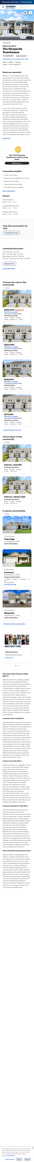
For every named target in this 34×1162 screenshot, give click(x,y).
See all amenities (9, 191)
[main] (17, 586)
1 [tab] (16, 666)
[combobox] (24, 7)
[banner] (17, 2)
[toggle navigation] (3, 7)
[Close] (32, 1147)
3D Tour (23, 37)
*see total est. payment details (13, 313)
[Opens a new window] (25, 13)
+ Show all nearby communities (14, 624)
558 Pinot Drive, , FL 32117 (17, 59)
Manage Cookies (9, 1159)
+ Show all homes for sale (12, 430)
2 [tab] (19, 666)
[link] (17, 25)
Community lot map (11, 233)
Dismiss (27, 1159)
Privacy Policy (11, 1155)
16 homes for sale (10, 584)
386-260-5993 (9, 269)
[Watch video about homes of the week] (17, 149)
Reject (19, 1159)
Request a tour (9, 264)
